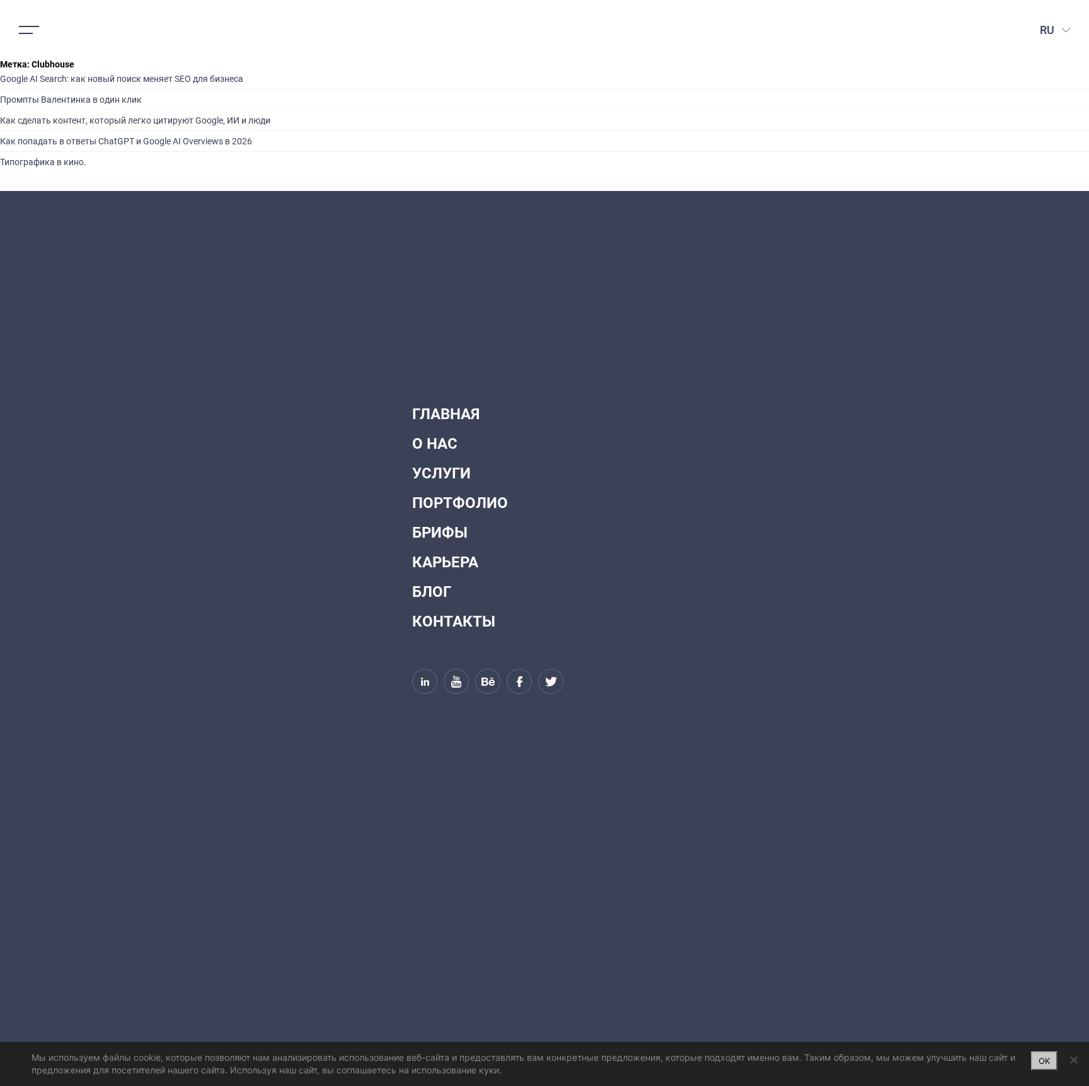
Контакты (453, 621)
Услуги (441, 473)
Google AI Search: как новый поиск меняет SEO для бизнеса (121, 79)
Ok (1044, 1061)
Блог (431, 591)
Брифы (440, 532)
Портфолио (460, 503)
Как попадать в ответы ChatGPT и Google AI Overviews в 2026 (126, 141)
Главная (446, 414)
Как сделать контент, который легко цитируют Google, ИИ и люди (135, 120)
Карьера (445, 562)
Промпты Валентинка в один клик (71, 100)
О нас (435, 443)
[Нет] (1073, 1059)
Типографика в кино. (43, 162)
